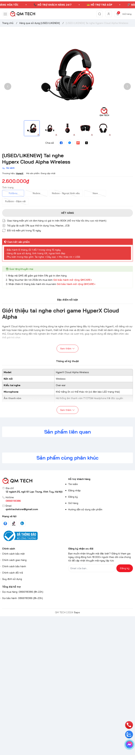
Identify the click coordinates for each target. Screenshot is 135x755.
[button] (7, 86)
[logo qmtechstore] (34, 480)
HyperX (19, 173)
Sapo (77, 612)
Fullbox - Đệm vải (15, 201)
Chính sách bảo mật (13, 553)
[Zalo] (22, 523)
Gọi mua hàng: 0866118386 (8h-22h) (22, 591)
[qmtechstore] (22, 14)
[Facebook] (5, 523)
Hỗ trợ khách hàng (79, 479)
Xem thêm (65, 348)
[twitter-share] (86, 143)
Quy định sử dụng (12, 579)
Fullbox (13, 193)
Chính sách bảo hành (14, 566)
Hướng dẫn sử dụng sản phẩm (85, 509)
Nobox (36, 193)
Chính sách (8, 548)
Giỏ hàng (73, 503)
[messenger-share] (69, 143)
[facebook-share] (61, 143)
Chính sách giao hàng (14, 560)
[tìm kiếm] (99, 14)
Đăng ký (73, 496)
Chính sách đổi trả (12, 572)
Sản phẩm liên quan (67, 432)
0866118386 (13, 500)
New (95, 193)
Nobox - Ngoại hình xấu (66, 193)
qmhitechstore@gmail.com (22, 509)
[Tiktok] (13, 523)
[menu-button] (5, 14)
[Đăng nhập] (108, 14)
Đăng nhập (74, 490)
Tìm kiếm (73, 484)
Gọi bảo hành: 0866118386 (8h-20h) (22, 598)
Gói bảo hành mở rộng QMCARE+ (72, 279)
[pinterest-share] (78, 143)
